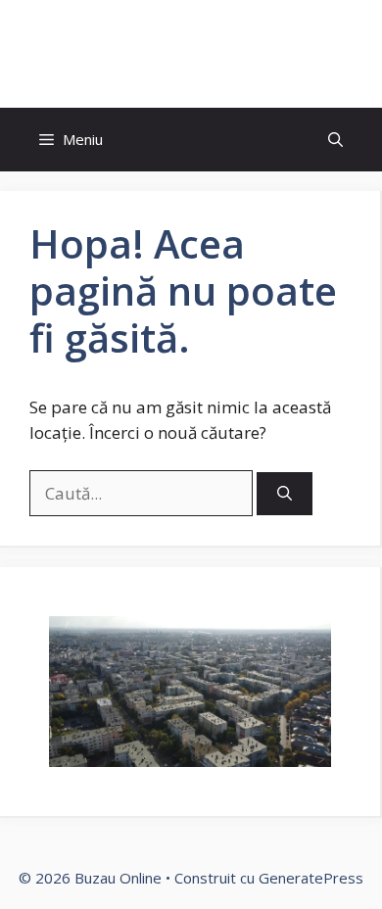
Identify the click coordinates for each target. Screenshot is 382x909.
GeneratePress (311, 877)
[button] (335, 139)
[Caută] (284, 494)
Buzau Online (191, 54)
